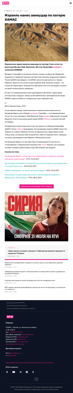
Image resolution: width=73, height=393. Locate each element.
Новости (8, 11)
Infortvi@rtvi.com (28, 334)
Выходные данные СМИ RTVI (16, 303)
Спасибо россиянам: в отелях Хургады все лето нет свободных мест (30, 280)
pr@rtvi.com (21, 339)
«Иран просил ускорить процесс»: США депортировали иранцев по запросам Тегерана (36, 252)
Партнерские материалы (15, 344)
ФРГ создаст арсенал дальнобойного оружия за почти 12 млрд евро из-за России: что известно (35, 288)
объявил (47, 119)
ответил (19, 129)
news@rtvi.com (22, 337)
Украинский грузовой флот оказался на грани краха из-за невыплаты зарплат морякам (34, 264)
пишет (44, 145)
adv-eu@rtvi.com (22, 342)
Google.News (11, 355)
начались (34, 113)
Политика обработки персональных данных (21, 308)
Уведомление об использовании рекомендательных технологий (29, 363)
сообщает (57, 67)
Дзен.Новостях (15, 353)
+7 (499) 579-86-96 (16, 332)
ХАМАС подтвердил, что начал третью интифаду (24, 170)
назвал (47, 116)
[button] (71, 3)
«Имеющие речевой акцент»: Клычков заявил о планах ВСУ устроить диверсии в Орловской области (35, 272)
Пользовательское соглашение (17, 305)
